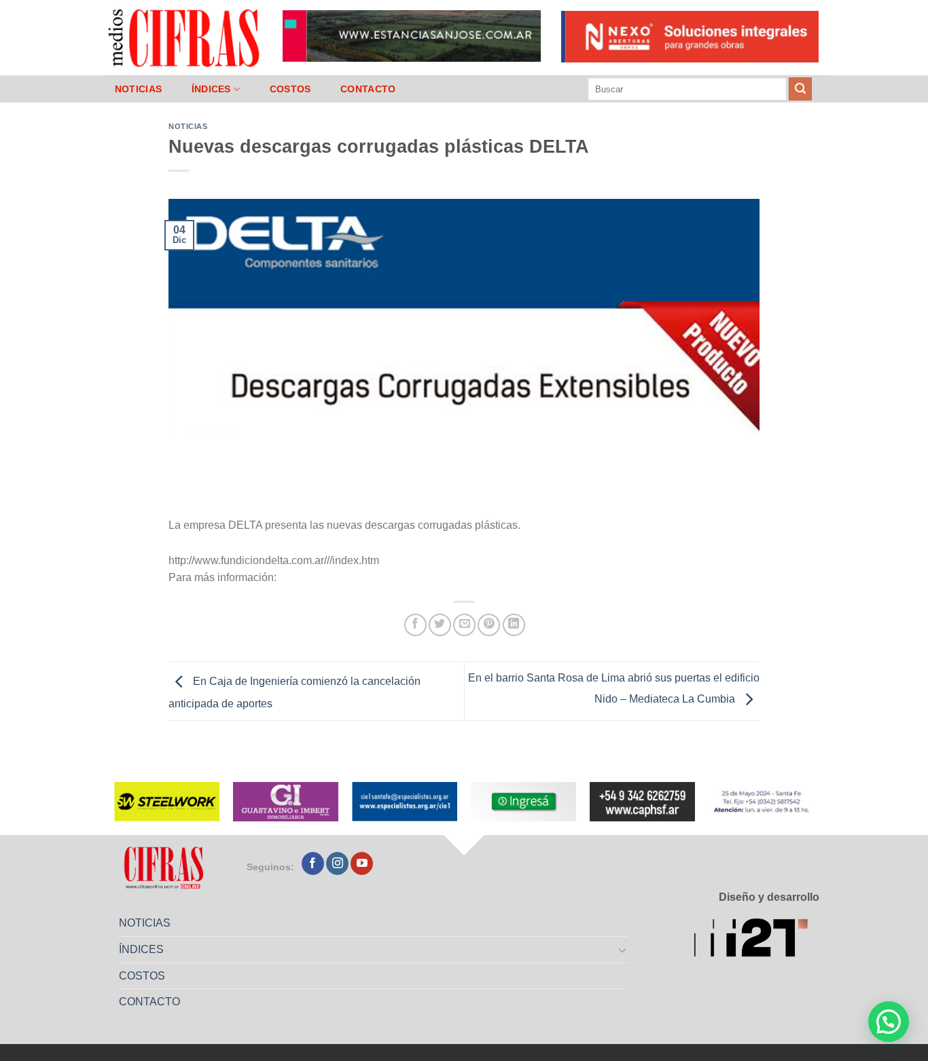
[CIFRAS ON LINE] (184, 37)
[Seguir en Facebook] (313, 863)
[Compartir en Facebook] (415, 625)
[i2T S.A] (756, 940)
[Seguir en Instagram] (337, 863)
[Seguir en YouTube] (362, 863)
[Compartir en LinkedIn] (514, 625)
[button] (888, 1021)
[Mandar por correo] (464, 625)
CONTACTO (367, 88)
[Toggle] (623, 950)
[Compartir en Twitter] (440, 625)
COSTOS (290, 88)
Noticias (187, 126)
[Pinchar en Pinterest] (489, 625)
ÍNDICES (211, 88)
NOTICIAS (138, 88)
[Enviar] (800, 88)
